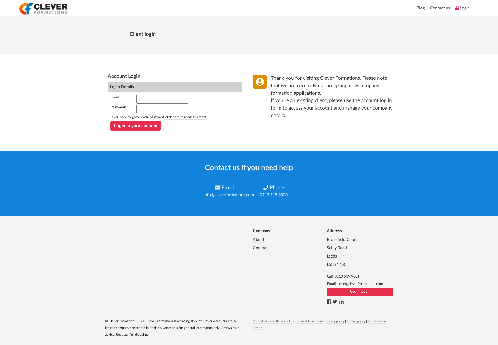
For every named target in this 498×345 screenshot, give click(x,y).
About (258, 240)
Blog (421, 8)
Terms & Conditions (309, 321)
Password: (118, 107)
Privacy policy (335, 321)
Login (464, 8)
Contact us (440, 8)
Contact (260, 248)
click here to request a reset (185, 117)
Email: (114, 97)
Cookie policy (356, 321)
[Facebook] (329, 302)
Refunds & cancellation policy (273, 321)
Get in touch (360, 291)
